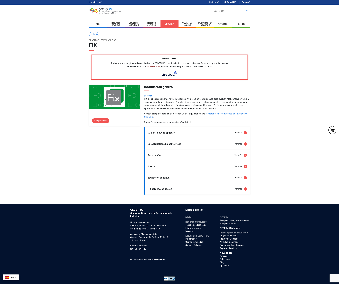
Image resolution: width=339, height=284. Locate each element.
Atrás (94, 34)
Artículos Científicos (229, 242)
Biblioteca (213, 2)
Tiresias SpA (153, 66)
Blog (222, 262)
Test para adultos (228, 223)
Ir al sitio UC (95, 2)
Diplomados (191, 239)
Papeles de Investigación (232, 245)
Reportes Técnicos (228, 248)
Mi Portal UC (230, 2)
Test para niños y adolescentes (234, 220)
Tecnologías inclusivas (195, 225)
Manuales (189, 231)
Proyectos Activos (228, 235)
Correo (245, 2)
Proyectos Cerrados (229, 239)
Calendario (225, 259)
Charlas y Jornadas (194, 242)
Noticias (224, 256)
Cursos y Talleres (193, 245)
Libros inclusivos (193, 228)
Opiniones (224, 265)
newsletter (159, 259)
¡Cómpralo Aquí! (100, 121)
